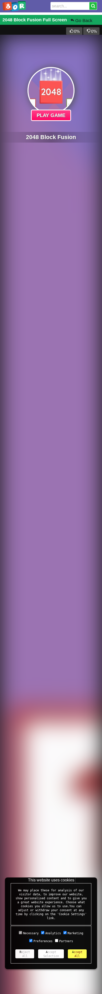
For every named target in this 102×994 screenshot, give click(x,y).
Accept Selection (51, 954)
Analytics (53, 933)
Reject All (25, 954)
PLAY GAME (51, 115)
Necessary (31, 933)
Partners (66, 941)
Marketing (75, 933)
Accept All (77, 954)
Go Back (83, 20)
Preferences (42, 941)
